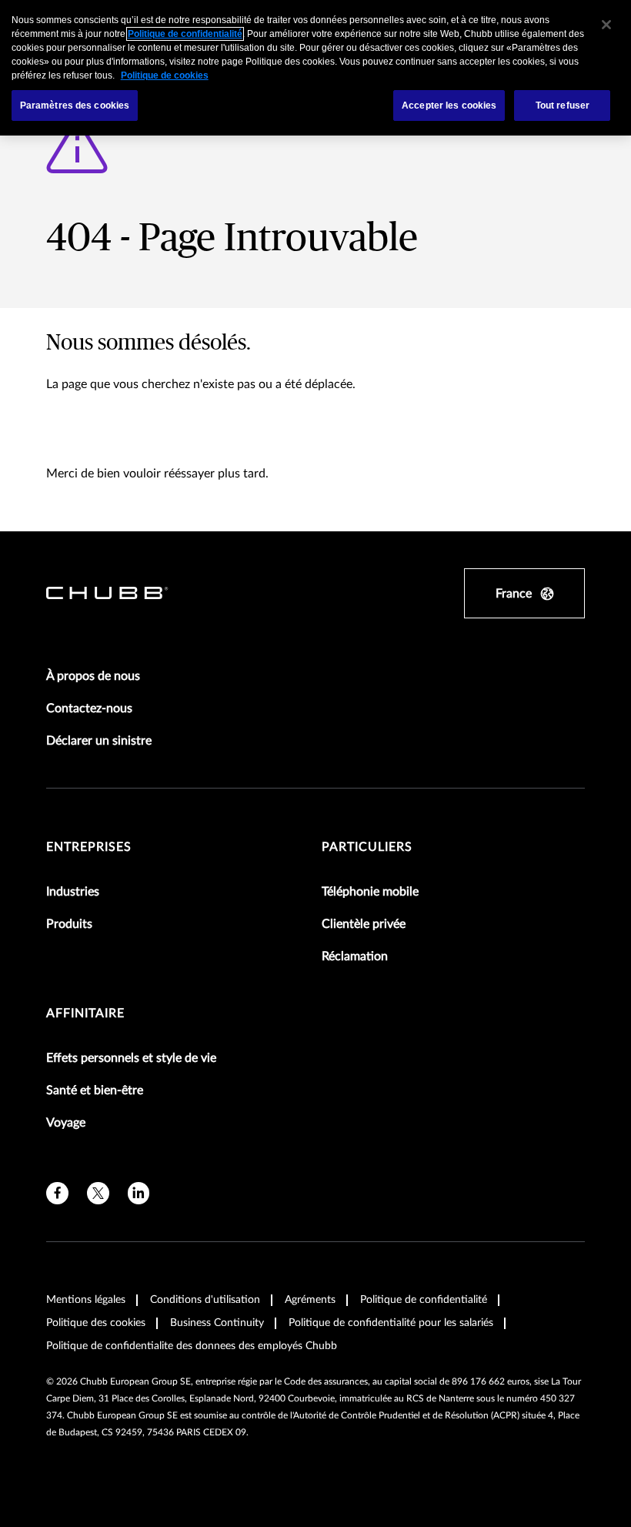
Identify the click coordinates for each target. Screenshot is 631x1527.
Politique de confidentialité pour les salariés (391, 1323)
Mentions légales (85, 1299)
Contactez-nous (89, 708)
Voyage (65, 1123)
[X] (98, 1193)
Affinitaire (85, 1013)
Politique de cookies (165, 75)
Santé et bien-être (94, 1090)
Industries (72, 892)
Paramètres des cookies (75, 105)
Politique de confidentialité (423, 1299)
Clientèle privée (364, 924)
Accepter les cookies (449, 105)
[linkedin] (139, 1193)
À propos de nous (93, 676)
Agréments (310, 1299)
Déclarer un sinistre (99, 741)
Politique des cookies (95, 1323)
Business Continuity (217, 1323)
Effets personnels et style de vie (131, 1058)
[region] (315, 68)
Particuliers (367, 847)
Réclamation (355, 956)
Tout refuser (562, 105)
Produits (69, 924)
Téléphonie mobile (370, 892)
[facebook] (57, 1193)
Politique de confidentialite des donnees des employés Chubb (191, 1346)
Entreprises (89, 847)
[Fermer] (606, 25)
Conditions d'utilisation (205, 1299)
